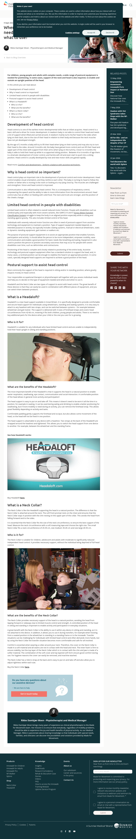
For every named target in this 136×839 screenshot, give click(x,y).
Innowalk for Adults (15, 768)
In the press (69, 775)
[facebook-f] (65, 831)
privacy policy (114, 217)
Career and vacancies (73, 773)
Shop (9, 780)
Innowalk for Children (16, 766)
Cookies (22, 825)
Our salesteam (70, 770)
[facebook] (111, 287)
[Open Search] (130, 5)
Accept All (91, 32)
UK (125, 5)
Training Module (42, 786)
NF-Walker (11, 773)
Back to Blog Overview (16, 57)
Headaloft (11, 788)
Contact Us (69, 780)
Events (67, 761)
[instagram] (61, 831)
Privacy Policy (32, 19)
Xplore (9, 776)
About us (68, 766)
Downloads (40, 768)
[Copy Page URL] (124, 287)
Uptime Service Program (45, 789)
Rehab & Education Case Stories (45, 774)
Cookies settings (72, 33)
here (22, 498)
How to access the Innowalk (47, 784)
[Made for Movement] (12, 5)
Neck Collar (11, 785)
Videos (38, 779)
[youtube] (74, 831)
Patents (32, 825)
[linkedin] (120, 287)
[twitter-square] (115, 287)
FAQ (37, 781)
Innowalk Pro (12, 771)
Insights (38, 766)
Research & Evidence (44, 771)
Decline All (110, 32)
